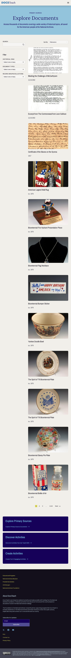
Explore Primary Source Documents (16, 527)
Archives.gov (6, 585)
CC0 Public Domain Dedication (43, 653)
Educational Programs (9, 576)
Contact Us (6, 637)
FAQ (4, 634)
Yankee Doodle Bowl (48, 330)
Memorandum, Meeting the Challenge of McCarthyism (48, 64)
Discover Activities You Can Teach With (17, 543)
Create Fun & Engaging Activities (16, 559)
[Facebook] (8, 630)
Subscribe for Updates (10, 618)
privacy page (37, 655)
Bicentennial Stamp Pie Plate (48, 444)
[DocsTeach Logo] (8, 2)
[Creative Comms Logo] (6, 653)
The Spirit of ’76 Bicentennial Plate (48, 368)
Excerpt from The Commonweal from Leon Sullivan (48, 102)
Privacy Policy (6, 640)
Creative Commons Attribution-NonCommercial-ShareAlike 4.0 (48, 651)
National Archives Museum (10, 579)
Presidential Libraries (8, 582)
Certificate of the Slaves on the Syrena (48, 140)
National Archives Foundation (11, 588)
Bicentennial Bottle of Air (48, 481)
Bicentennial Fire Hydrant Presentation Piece (48, 216)
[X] (3, 630)
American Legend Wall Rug (48, 178)
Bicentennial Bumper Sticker (48, 292)
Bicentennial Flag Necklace (48, 254)
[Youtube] (13, 630)
